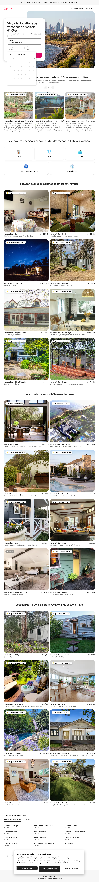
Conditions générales (55, 879)
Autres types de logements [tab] (12, 820)
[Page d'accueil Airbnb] (9, 8)
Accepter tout (27, 868)
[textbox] (16, 49)
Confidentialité (41, 879)
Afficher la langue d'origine (69, 2)
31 (10, 83)
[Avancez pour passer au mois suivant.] (33, 54)
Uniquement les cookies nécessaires (49, 869)
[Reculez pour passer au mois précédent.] (10, 54)
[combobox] (24, 42)
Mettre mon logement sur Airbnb (81, 8)
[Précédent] (45, 87)
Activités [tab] (27, 820)
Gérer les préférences (71, 868)
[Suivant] (52, 87)
